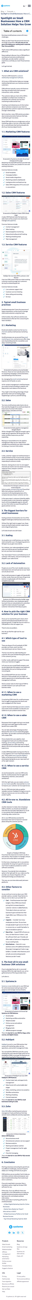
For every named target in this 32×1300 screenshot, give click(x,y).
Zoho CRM (5, 1111)
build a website (25, 707)
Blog (2, 11)
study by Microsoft (17, 489)
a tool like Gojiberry (22, 755)
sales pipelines (11, 220)
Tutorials (10, 11)
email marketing (18, 379)
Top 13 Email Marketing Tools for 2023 (15, 1219)
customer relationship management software (12, 76)
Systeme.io (5, 986)
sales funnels (13, 731)
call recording (11, 742)
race (14, 755)
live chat (27, 784)
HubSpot (4, 1044)
